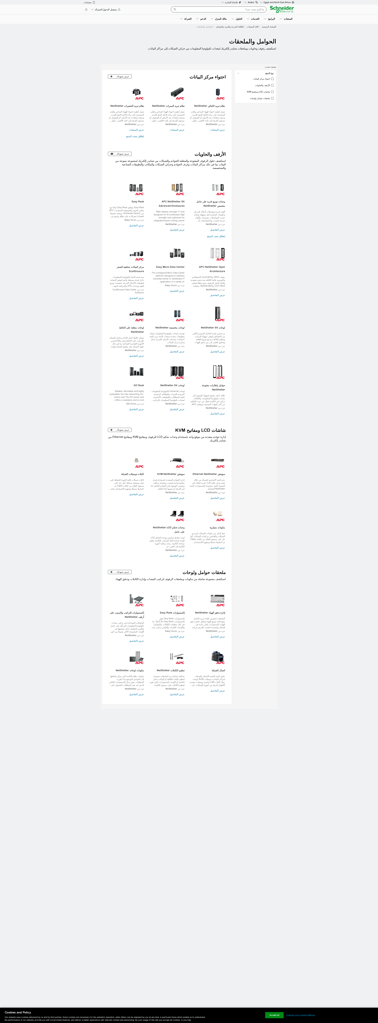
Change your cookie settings (300, 1015)
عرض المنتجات (217, 129)
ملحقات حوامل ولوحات (204, 572)
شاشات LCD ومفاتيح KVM (200, 430)
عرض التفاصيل (217, 229)
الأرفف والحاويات (210, 154)
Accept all (274, 1015)
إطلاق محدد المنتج (135, 136)
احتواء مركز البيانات (208, 76)
